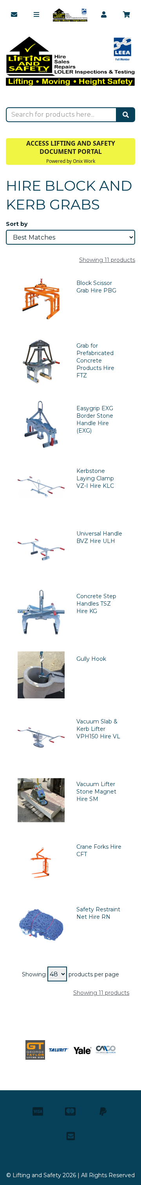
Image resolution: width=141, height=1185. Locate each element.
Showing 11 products (107, 259)
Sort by (16, 223)
